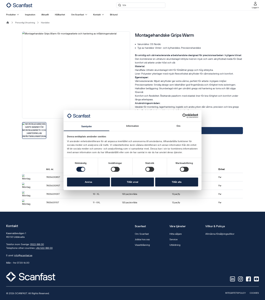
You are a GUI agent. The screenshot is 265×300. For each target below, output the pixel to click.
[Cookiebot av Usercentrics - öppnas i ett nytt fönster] (184, 116)
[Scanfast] (7, 22)
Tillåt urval (132, 182)
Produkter (11, 15)
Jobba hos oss (142, 239)
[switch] (115, 169)
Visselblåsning (142, 245)
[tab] (34, 130)
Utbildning (174, 245)
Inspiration (30, 15)
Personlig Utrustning (25, 23)
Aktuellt (45, 15)
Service (173, 239)
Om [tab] (178, 126)
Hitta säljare (175, 234)
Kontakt (97, 15)
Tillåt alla (176, 182)
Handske (45, 23)
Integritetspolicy (235, 293)
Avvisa (88, 182)
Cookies (254, 293)
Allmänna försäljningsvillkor (219, 234)
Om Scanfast (77, 15)
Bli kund (113, 15)
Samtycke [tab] (86, 126)
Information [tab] (132, 126)
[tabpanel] (76, 74)
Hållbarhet (60, 15)
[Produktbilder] (76, 85)
